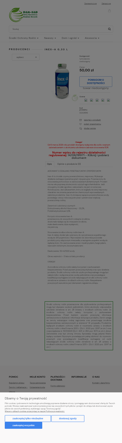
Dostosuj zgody (68, 418)
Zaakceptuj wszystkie (23, 425)
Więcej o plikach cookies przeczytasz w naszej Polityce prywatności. (35, 411)
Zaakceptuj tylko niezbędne (27, 418)
